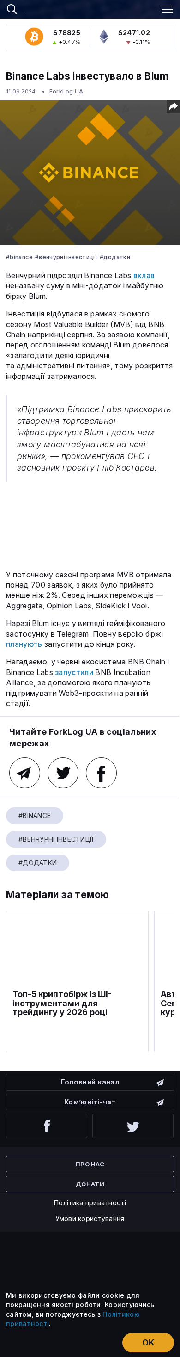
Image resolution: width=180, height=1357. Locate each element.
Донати (90, 1184)
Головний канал (90, 1082)
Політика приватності (90, 1203)
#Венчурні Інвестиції (66, 257)
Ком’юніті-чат (90, 1101)
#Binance (19, 257)
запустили (74, 672)
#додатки (115, 257)
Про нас (90, 1164)
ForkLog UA (66, 91)
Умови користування (89, 1218)
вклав (144, 275)
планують (24, 644)
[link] (90, 8)
